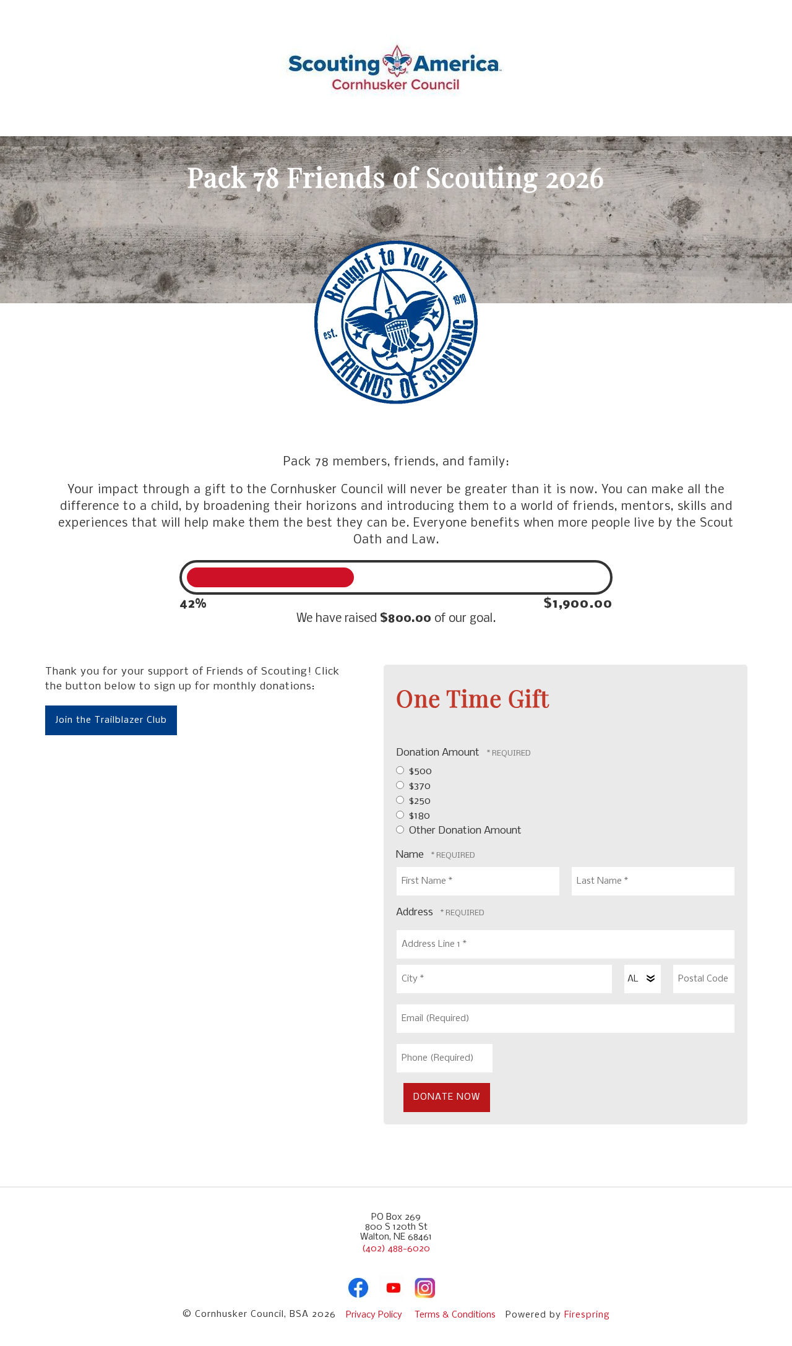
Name (411, 855)
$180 (418, 816)
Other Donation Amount (464, 831)
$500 (419, 771)
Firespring (587, 1315)
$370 (419, 786)
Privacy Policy (374, 1315)
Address (416, 912)
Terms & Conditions (455, 1315)
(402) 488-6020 (396, 1249)
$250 (419, 801)
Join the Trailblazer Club (111, 720)
